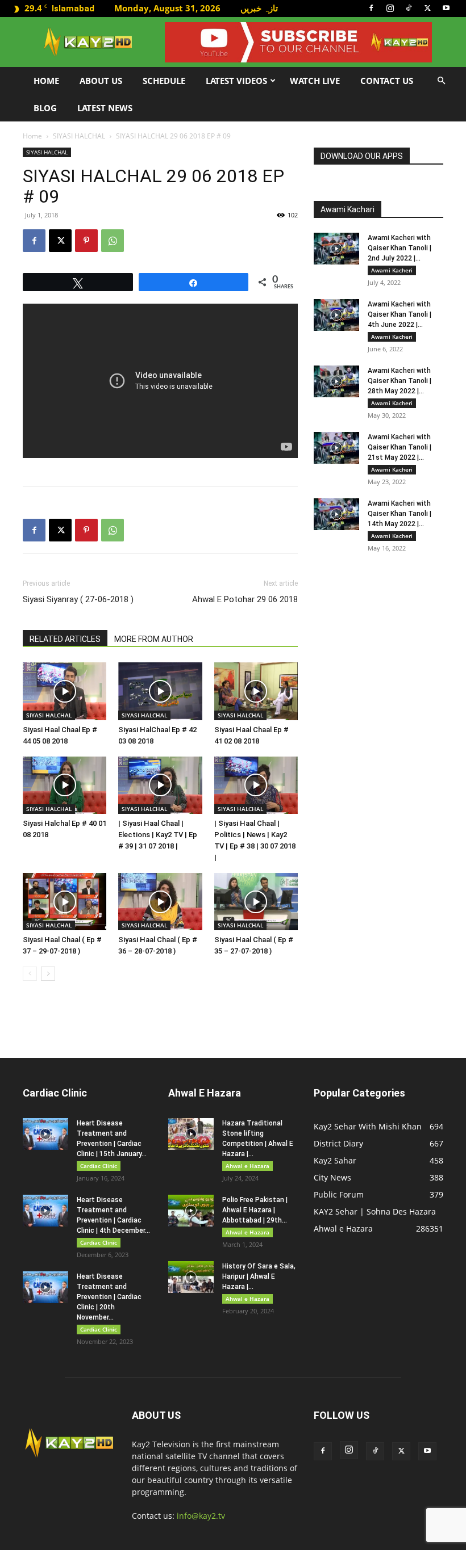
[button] (441, 80)
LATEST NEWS (104, 108)
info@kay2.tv (201, 1515)
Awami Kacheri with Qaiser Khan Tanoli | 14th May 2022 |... (399, 513)
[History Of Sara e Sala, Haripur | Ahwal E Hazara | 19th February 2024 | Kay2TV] (191, 1277)
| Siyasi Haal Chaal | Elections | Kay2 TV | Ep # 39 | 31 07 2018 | (157, 834)
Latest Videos (236, 80)
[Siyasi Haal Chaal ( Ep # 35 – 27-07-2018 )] (256, 901)
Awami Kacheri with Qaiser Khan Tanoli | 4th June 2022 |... (399, 314)
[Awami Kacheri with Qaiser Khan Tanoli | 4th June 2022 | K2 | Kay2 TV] (336, 315)
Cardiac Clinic (98, 1166)
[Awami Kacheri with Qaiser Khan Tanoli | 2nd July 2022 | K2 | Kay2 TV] (336, 248)
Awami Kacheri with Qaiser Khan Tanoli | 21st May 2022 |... (399, 447)
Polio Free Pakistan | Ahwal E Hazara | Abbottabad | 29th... (255, 1210)
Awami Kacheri (392, 270)
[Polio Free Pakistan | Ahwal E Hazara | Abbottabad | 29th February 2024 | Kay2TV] (191, 1210)
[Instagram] (389, 8)
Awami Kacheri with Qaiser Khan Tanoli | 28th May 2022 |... (399, 381)
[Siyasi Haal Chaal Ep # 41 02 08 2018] (256, 691)
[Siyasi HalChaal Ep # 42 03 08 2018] (160, 691)
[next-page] (48, 974)
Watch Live (315, 80)
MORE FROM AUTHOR (153, 639)
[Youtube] (446, 8)
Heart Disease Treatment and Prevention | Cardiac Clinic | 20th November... (109, 1296)
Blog (45, 108)
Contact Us (386, 80)
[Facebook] (371, 8)
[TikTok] (408, 8)
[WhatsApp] (112, 240)
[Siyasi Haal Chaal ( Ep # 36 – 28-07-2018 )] (160, 901)
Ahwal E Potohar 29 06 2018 (245, 599)
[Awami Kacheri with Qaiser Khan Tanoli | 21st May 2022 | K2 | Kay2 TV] (336, 448)
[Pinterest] (86, 240)
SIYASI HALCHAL (79, 136)
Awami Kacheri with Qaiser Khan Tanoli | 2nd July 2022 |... (399, 248)
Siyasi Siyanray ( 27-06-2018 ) (78, 599)
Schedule (164, 80)
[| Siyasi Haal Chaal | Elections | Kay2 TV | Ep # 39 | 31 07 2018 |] (160, 785)
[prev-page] (30, 974)
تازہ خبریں (259, 8)
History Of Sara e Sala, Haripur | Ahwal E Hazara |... (259, 1276)
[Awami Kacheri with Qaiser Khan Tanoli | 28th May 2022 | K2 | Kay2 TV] (336, 381)
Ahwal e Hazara (247, 1166)
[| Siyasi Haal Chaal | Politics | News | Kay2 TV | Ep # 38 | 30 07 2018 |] (256, 785)
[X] (427, 8)
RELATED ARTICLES (65, 639)
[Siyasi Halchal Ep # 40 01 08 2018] (64, 785)
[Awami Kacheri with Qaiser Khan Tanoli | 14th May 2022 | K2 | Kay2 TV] (336, 514)
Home (46, 80)
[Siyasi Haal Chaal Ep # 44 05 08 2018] (64, 691)
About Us (101, 80)
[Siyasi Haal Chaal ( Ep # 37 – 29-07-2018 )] (64, 901)
